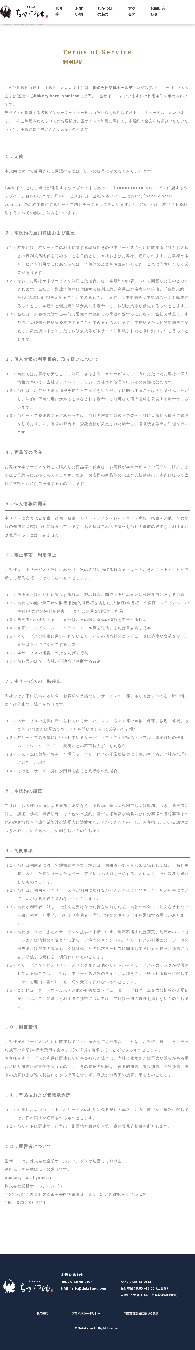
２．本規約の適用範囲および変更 (40, 233)
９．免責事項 (19, 851)
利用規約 (42, 1313)
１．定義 (14, 156)
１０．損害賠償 (21, 1027)
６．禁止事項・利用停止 (31, 555)
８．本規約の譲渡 (23, 791)
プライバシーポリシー (86, 1313)
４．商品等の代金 (23, 452)
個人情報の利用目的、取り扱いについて (52, 359)
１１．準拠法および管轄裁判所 (38, 1095)
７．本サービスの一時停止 (33, 681)
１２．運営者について (28, 1146)
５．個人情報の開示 (26, 504)
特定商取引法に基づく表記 (141, 1313)
